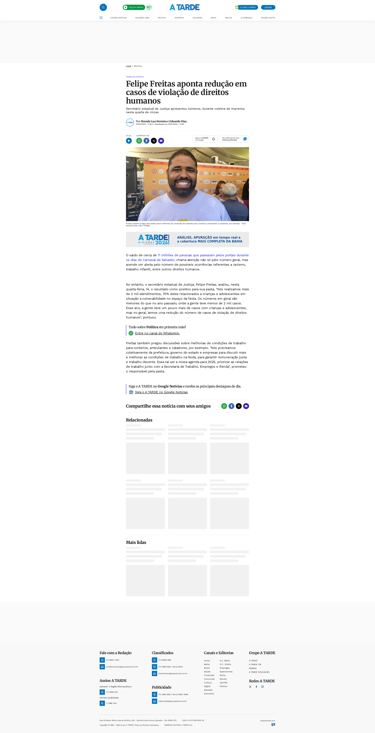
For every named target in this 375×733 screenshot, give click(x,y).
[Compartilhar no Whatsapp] (139, 141)
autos (207, 660)
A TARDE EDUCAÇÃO (259, 672)
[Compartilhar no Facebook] (146, 141)
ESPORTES (179, 18)
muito (222, 675)
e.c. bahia (225, 660)
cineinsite (209, 675)
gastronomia (226, 671)
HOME (128, 66)
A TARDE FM (255, 664)
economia (209, 693)
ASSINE (268, 7)
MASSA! (253, 668)
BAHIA (213, 18)
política (223, 686)
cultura (208, 682)
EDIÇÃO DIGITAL (268, 18)
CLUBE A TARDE (248, 7)
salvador (208, 690)
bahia (207, 664)
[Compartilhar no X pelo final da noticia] (239, 406)
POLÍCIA (228, 18)
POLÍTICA (162, 18)
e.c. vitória (225, 664)
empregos (225, 668)
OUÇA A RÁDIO (136, 7)
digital (207, 686)
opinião (223, 682)
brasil (207, 668)
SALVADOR (197, 18)
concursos (209, 679)
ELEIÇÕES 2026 (142, 18)
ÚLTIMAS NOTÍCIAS (118, 18)
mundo (223, 679)
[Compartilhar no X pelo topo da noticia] (154, 141)
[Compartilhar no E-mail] (161, 141)
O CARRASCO (246, 18)
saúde (207, 671)
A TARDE (253, 660)
